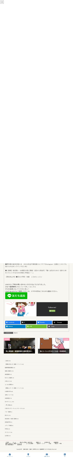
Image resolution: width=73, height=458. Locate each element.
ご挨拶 (7, 442)
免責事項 (19, 444)
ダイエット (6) (8, 432)
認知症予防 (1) (8, 422)
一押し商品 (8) (8, 405)
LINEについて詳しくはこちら (26, 287)
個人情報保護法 (9, 444)
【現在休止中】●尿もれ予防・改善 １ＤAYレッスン (23, 277)
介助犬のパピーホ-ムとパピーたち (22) (15, 408)
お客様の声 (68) (9, 391)
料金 (50, 443)
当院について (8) (9, 394)
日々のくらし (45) (9, 401)
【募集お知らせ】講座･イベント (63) (14, 364)
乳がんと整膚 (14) (9, 377)
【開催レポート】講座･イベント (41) (14, 388)
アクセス (28, 456)
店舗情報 (56, 442)
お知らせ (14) (8, 381)
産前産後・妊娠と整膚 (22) (12, 418)
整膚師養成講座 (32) (10, 367)
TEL (65, 456)
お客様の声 (47, 442)
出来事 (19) (8, 435)
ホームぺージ (10, 456)
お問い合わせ (47, 456)
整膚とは (38, 442)
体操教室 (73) (8, 398)
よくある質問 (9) (9, 384)
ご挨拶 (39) (8, 360)
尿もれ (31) (8, 415)
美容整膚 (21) (8, 374)
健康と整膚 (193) (9, 371)
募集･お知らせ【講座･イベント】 (14, 443)
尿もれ (16, 333)
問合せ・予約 (58, 443)
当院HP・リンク (41, 443)
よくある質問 (29, 443)
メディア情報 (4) (9, 425)
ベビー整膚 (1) (8, 412)
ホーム (14, 442)
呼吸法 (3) (7, 429)
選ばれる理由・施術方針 (26, 442)
